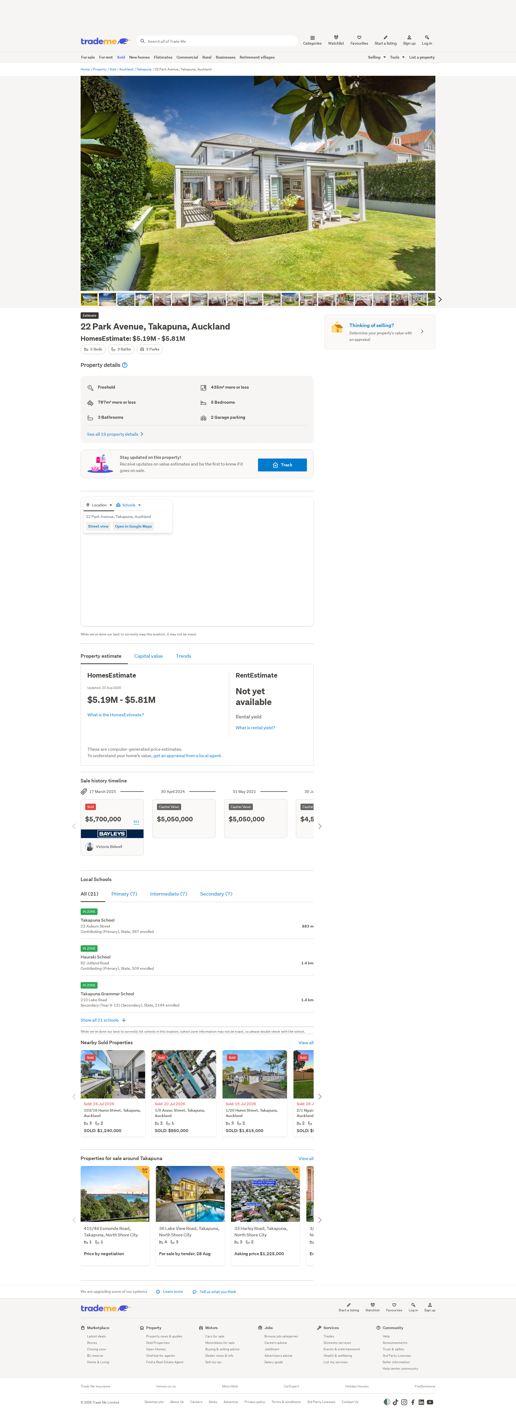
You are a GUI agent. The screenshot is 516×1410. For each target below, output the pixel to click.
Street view (98, 526)
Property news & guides (164, 1336)
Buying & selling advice (222, 1349)
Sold (121, 57)
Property (100, 69)
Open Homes (156, 1349)
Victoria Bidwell (109, 846)
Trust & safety (393, 1349)
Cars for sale (214, 1336)
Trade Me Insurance (95, 1386)
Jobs (268, 1327)
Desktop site (154, 1402)
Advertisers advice (278, 1355)
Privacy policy (255, 1402)
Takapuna (144, 69)
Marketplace (98, 1327)
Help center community (400, 1368)
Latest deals (96, 1336)
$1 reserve (95, 1355)
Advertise (231, 1402)
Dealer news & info (219, 1355)
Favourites (394, 1310)
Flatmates (163, 57)
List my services (336, 1362)
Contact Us (350, 1402)
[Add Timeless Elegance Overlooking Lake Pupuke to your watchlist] (217, 1173)
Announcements (395, 1342)
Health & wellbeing (338, 1355)
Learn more (173, 1291)
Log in (427, 43)
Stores (92, 1342)
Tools (395, 57)
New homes (139, 57)
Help (386, 1336)
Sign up (409, 43)
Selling (374, 57)
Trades (329, 1336)
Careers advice (275, 1342)
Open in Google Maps (133, 526)
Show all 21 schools (100, 1020)
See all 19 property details (112, 434)
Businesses (225, 57)
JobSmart (272, 1349)
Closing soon (96, 1349)
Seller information (396, 1362)
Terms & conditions (286, 1402)
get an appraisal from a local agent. (187, 755)
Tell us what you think (217, 1291)
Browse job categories (281, 1336)
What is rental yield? (255, 727)
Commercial (187, 57)
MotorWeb (230, 1386)
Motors (211, 1327)
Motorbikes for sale (220, 1342)
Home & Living (98, 1362)
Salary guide (273, 1362)
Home (86, 69)
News (213, 1402)
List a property (422, 57)
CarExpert (291, 1386)
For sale (88, 57)
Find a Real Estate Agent (165, 1362)
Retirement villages (257, 57)
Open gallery (260, 282)
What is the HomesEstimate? (115, 714)
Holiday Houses (357, 1386)
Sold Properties (158, 1342)
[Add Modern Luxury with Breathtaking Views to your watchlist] (141, 1173)
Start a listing (349, 1310)
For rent (106, 57)
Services (331, 1327)
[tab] (99, 505)
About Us (177, 1402)
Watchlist (373, 1310)
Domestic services (337, 1342)
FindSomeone (425, 1386)
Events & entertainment (342, 1349)
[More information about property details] (124, 365)
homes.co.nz (166, 1386)
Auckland (126, 69)
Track (286, 465)
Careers (196, 1402)
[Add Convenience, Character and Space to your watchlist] (292, 1173)
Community (393, 1327)
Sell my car (213, 1362)
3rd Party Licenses (397, 1355)
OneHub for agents (160, 1355)
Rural (207, 57)
